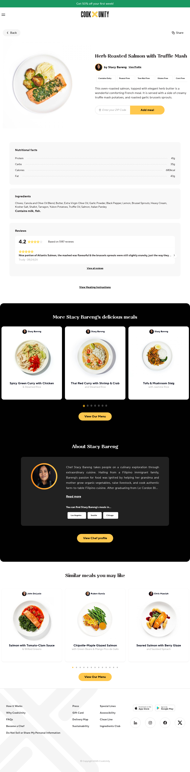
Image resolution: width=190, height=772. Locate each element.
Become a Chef (15, 726)
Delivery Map (80, 719)
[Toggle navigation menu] (3, 15)
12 (113, 667)
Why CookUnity (15, 713)
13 (117, 667)
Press (75, 706)
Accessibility (107, 713)
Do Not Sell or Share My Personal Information (33, 733)
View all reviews (95, 268)
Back (13, 33)
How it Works (14, 706)
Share (180, 33)
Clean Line (106, 719)
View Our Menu (95, 416)
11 (110, 667)
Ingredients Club (110, 726)
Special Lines (108, 706)
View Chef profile (95, 538)
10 (106, 667)
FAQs (9, 719)
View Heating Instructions (95, 287)
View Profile (135, 67)
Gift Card (78, 713)
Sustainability (80, 726)
